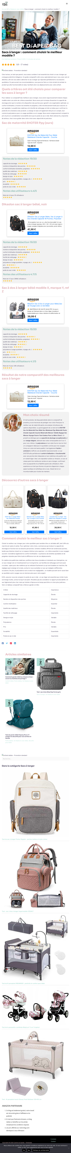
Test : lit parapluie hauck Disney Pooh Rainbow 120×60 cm (21, 1099)
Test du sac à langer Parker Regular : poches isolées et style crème (24, 839)
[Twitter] (7, 643)
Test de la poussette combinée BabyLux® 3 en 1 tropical (20, 1027)
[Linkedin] (15, 643)
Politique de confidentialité (41, 1150)
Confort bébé (9, 681)
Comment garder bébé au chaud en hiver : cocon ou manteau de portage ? (19, 677)
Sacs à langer (41, 694)
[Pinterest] (11, 643)
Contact (53, 1141)
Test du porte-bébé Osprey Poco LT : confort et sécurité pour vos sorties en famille (18, 736)
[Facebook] (3, 643)
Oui (24, 1150)
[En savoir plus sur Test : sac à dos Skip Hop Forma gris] (51, 674)
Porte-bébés (18, 681)
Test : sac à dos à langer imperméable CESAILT (18, 911)
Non (29, 1150)
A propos (53, 1139)
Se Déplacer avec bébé (53, 694)
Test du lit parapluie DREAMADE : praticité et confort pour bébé (23, 983)
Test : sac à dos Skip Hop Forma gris (49, 692)
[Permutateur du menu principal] (67, 4)
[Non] (69, 1148)
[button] (14, 70)
